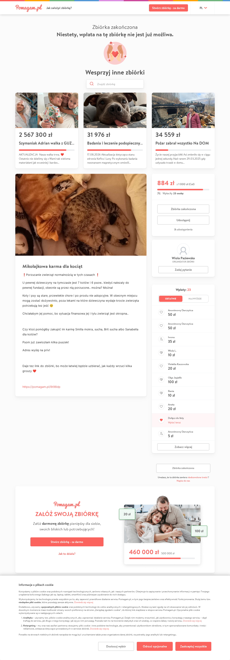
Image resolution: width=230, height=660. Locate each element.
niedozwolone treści (197, 477)
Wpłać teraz (174, 422)
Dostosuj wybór (116, 646)
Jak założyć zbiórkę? (59, 8)
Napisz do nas (183, 480)
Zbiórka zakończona (183, 209)
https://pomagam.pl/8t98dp (41, 387)
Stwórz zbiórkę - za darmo (168, 8)
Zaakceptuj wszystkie (193, 646)
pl (201, 8)
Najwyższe (195, 298)
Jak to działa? (66, 554)
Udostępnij (183, 220)
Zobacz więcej (183, 447)
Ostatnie (170, 298)
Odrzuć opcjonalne (155, 646)
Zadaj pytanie (183, 270)
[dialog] (115, 618)
